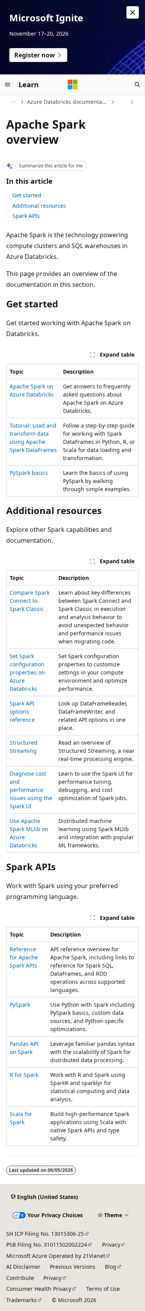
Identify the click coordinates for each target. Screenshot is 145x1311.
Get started (26, 195)
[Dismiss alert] (132, 12)
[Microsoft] (73, 84)
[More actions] (132, 102)
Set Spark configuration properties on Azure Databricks (27, 672)
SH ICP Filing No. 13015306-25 (45, 1233)
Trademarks (21, 1300)
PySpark (20, 1004)
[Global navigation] (7, 84)
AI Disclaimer (23, 1266)
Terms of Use (103, 1288)
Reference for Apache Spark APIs (24, 957)
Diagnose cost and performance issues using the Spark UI (31, 790)
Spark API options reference (22, 711)
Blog (110, 1266)
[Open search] (137, 84)
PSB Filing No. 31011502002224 (46, 1244)
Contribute (20, 1278)
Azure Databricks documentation (68, 101)
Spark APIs (26, 215)
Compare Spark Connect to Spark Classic (29, 600)
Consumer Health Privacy (38, 1288)
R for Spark (24, 1074)
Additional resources (39, 205)
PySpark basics (29, 472)
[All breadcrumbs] (13, 102)
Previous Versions (73, 1266)
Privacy (111, 1244)
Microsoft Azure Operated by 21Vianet (55, 1255)
